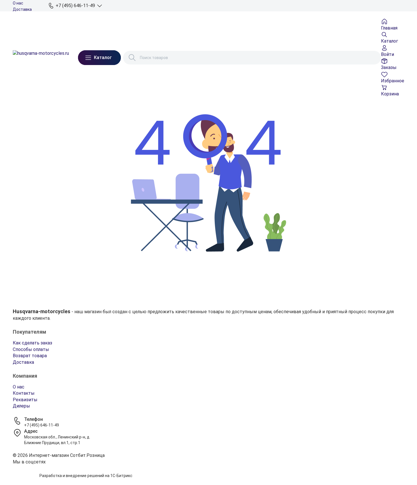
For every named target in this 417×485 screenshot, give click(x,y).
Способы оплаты (31, 349)
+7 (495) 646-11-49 (41, 425)
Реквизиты (25, 399)
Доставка (22, 9)
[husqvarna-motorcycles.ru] (41, 57)
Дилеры (21, 406)
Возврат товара (30, 355)
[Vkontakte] (208, 469)
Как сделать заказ (32, 343)
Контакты (24, 393)
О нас (18, 3)
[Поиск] (132, 57)
